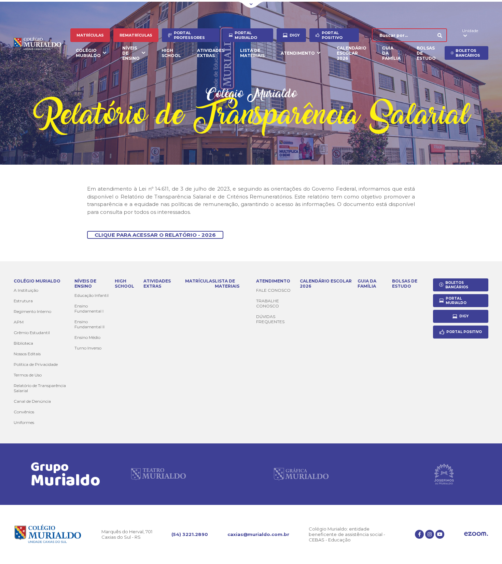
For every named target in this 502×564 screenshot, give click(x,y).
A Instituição (26, 290)
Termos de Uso (28, 374)
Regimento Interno (32, 311)
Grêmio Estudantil (32, 332)
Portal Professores (189, 35)
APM (19, 322)
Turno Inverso (87, 347)
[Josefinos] (444, 474)
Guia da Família (391, 53)
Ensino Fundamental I (88, 308)
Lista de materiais (252, 53)
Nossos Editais (27, 353)
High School (171, 53)
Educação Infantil (91, 295)
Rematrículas (136, 35)
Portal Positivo (332, 35)
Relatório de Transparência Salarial (40, 388)
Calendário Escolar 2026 (351, 53)
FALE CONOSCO (273, 290)
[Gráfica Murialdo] (301, 474)
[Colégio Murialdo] (42, 44)
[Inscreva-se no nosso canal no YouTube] (439, 534)
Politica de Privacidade (36, 364)
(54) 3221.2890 (189, 534)
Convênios (24, 411)
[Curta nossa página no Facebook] (419, 534)
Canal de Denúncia (32, 401)
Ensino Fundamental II (89, 324)
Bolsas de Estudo (426, 53)
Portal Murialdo (246, 35)
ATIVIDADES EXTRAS (210, 53)
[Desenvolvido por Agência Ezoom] (476, 534)
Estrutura (23, 300)
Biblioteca (23, 343)
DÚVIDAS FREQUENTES (270, 319)
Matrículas (90, 35)
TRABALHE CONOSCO (267, 303)
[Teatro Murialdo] (158, 474)
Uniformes (24, 422)
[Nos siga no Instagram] (429, 534)
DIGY (295, 35)
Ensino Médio (87, 337)
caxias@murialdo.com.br (258, 534)
